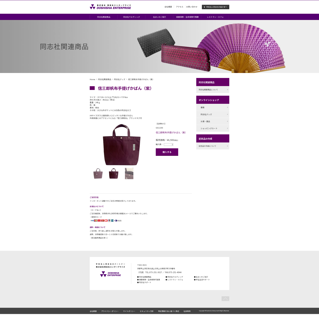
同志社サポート (145, 282)
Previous (86, 145)
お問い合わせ (191, 6)
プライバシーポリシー (110, 311)
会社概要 (168, 6)
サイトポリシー (129, 311)
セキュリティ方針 (147, 311)
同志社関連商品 (103, 17)
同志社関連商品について (208, 89)
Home (92, 79)
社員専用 (187, 311)
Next (156, 145)
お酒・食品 (205, 121)
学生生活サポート (203, 279)
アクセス (179, 6)
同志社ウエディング (131, 17)
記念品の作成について (207, 146)
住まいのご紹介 (159, 17)
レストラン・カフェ (215, 17)
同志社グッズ (119, 79)
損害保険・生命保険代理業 (187, 17)
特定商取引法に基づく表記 (168, 311)
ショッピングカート (209, 128)
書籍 (202, 107)
